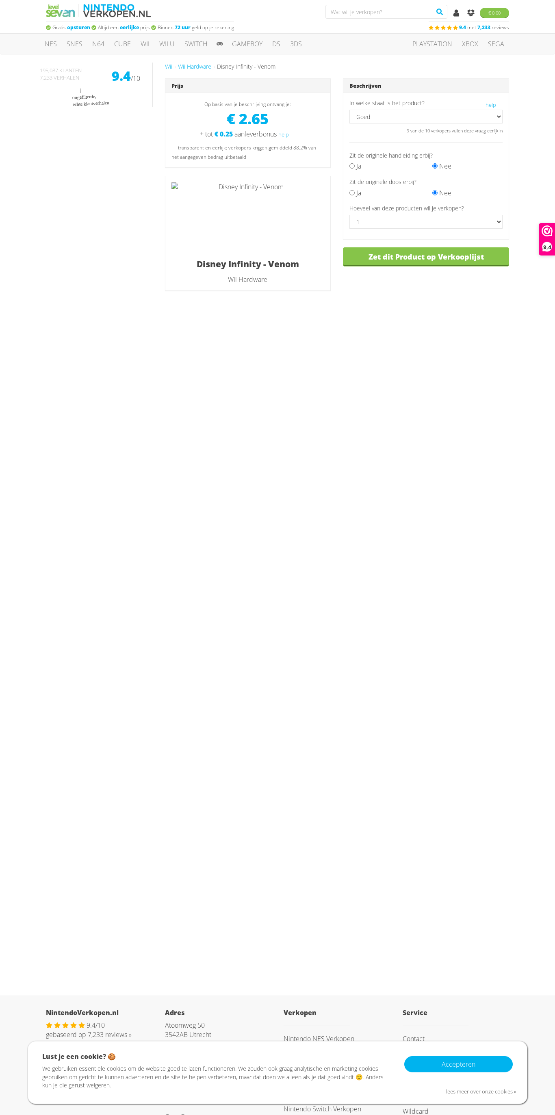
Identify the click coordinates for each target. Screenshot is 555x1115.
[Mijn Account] (457, 13)
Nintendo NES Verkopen (319, 1038)
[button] (420, 181)
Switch (196, 43)
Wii (145, 43)
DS (276, 43)
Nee (444, 166)
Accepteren (458, 1064)
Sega (496, 43)
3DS (296, 43)
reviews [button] (484, 27)
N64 (98, 43)
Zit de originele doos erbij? (382, 182)
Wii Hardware (194, 66)
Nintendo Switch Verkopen (322, 1108)
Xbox (470, 43)
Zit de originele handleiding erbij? (391, 155)
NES (51, 43)
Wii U (167, 43)
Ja (358, 166)
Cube (122, 43)
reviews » (110, 1034)
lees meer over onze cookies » (481, 1091)
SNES (74, 43)
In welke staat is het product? (387, 103)
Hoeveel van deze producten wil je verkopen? (406, 208)
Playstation (432, 43)
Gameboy (247, 43)
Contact (414, 1038)
